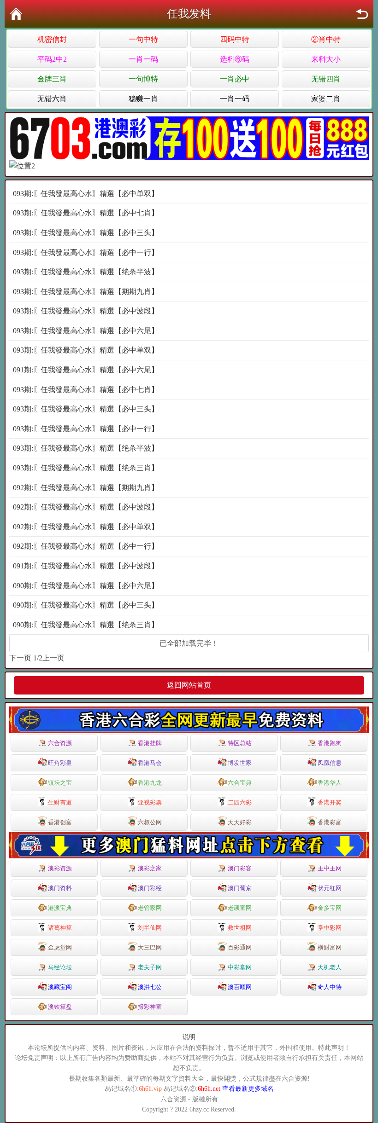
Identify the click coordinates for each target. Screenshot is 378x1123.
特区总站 (240, 743)
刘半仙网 (150, 927)
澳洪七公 (150, 987)
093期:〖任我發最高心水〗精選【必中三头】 (86, 233)
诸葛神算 (60, 927)
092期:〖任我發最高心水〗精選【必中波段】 (86, 507)
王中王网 (330, 868)
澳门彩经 (150, 888)
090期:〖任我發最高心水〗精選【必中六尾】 (86, 586)
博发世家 (240, 762)
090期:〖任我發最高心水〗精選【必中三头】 (86, 605)
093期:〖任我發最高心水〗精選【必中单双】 (86, 193)
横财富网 (330, 947)
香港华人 (330, 782)
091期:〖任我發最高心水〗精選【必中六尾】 (86, 370)
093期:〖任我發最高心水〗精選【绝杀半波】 (86, 272)
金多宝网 (330, 907)
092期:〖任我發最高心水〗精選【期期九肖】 (86, 488)
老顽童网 (240, 907)
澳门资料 (60, 888)
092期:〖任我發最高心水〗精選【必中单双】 (86, 527)
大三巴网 (150, 947)
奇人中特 (330, 987)
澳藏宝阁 (60, 987)
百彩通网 (240, 947)
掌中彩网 (330, 927)
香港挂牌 (150, 743)
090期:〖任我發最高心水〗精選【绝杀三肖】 (86, 625)
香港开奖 (330, 802)
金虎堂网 (60, 947)
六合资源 (60, 743)
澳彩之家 (150, 868)
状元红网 (330, 888)
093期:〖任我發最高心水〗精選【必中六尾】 (86, 331)
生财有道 (60, 802)
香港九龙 (150, 782)
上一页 (53, 658)
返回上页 (362, 14)
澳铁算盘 (60, 1006)
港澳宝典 (60, 907)
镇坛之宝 (60, 782)
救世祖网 (240, 927)
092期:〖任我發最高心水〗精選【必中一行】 (86, 546)
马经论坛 (60, 967)
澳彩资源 (60, 868)
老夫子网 (150, 967)
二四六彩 (240, 802)
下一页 (20, 658)
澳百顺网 (240, 987)
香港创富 (60, 822)
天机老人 (330, 967)
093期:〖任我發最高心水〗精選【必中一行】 (86, 252)
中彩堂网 (240, 967)
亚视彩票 (150, 802)
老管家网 (150, 907)
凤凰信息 (330, 762)
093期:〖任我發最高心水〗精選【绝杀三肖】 (86, 468)
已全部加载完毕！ (189, 643)
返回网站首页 (189, 685)
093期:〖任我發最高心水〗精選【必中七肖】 (86, 213)
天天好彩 (240, 822)
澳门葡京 (240, 888)
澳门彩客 (240, 868)
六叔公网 (150, 822)
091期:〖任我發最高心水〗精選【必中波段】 (86, 566)
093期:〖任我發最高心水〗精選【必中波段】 (86, 311)
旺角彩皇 (60, 762)
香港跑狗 (330, 743)
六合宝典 (240, 782)
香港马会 (150, 762)
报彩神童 (150, 1006)
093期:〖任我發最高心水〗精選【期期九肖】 (86, 291)
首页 (16, 14)
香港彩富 (330, 822)
